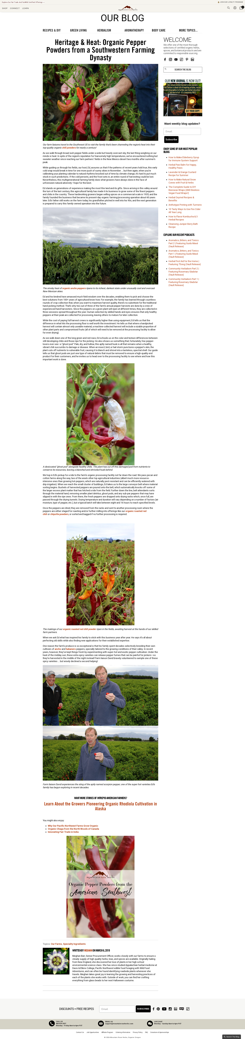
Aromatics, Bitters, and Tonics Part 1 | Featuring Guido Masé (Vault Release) (184, 253)
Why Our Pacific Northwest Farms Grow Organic (73, 825)
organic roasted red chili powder (79, 629)
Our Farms (56, 944)
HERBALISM (104, 30)
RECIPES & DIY (52, 30)
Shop (5, 8)
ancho (58, 649)
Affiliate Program (107, 1032)
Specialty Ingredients (74, 944)
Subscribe (171, 139)
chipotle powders (59, 514)
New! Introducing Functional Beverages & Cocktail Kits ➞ (23, 2)
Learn (25, 8)
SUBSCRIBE (143, 1009)
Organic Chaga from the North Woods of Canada (73, 829)
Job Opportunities (93, 1032)
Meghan (88, 950)
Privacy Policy (138, 1032)
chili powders (69, 147)
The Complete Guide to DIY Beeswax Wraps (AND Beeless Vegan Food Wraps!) (184, 190)
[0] (241, 9)
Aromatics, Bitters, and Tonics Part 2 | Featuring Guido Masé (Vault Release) (184, 243)
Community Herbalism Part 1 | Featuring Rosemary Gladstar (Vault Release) (184, 282)
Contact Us (80, 1032)
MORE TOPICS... (188, 30)
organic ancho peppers (74, 288)
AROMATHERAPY (134, 30)
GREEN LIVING (78, 30)
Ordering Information (123, 1032)
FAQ (146, 1032)
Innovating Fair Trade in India (63, 832)
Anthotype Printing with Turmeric (185, 204)
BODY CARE (159, 30)
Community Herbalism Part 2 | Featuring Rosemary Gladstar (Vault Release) (184, 271)
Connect (15, 8)
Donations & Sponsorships (159, 1032)
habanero (71, 649)
